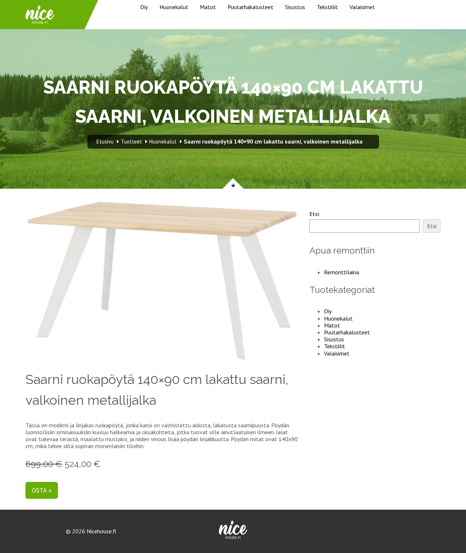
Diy (144, 7)
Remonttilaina (341, 272)
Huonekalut (173, 7)
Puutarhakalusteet (250, 7)
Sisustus (295, 7)
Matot (208, 7)
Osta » (42, 490)
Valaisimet (362, 7)
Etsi (314, 214)
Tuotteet (131, 141)
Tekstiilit (327, 7)
